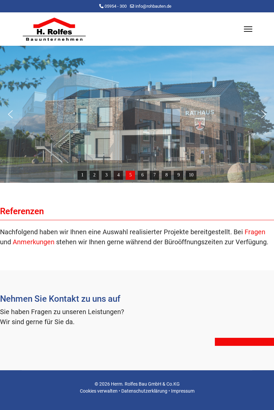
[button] (10, 114)
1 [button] (82, 174)
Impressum (182, 391)
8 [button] (166, 174)
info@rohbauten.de (153, 6)
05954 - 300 (116, 6)
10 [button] (191, 174)
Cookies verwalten (99, 391)
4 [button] (118, 174)
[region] (137, 114)
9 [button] (178, 174)
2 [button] (94, 174)
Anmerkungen (33, 242)
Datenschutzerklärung (144, 391)
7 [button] (154, 174)
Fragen (255, 232)
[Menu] (248, 29)
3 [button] (106, 174)
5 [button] (130, 174)
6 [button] (142, 174)
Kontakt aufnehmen (244, 342)
